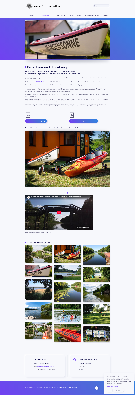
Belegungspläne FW (62, 15)
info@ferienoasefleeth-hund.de (45, 366)
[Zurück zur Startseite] (42, 6)
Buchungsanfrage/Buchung (92, 15)
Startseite (31, 15)
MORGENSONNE (40, 77)
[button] (38, 254)
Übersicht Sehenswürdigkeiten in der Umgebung (83, 121)
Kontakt (79, 15)
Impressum (105, 15)
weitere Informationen (112, 386)
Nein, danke (118, 390)
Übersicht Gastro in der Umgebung (36, 121)
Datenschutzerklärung (55, 387)
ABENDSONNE (40, 82)
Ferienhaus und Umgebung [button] (44, 15)
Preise (72, 15)
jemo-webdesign (72, 387)
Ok (109, 390)
